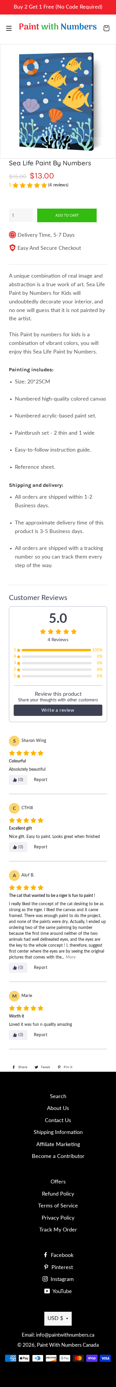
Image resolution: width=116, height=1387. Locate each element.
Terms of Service (58, 1206)
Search (58, 1096)
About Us (58, 1108)
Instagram (61, 1279)
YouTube (61, 1291)
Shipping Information (58, 1132)
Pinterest (61, 1267)
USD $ (55, 1318)
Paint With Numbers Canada (68, 1345)
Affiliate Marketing (58, 1144)
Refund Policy (58, 1194)
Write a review (57, 710)
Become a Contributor (58, 1156)
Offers (58, 1182)
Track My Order (58, 1230)
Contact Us (58, 1120)
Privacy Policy (58, 1218)
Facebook (61, 1255)
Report (41, 780)
